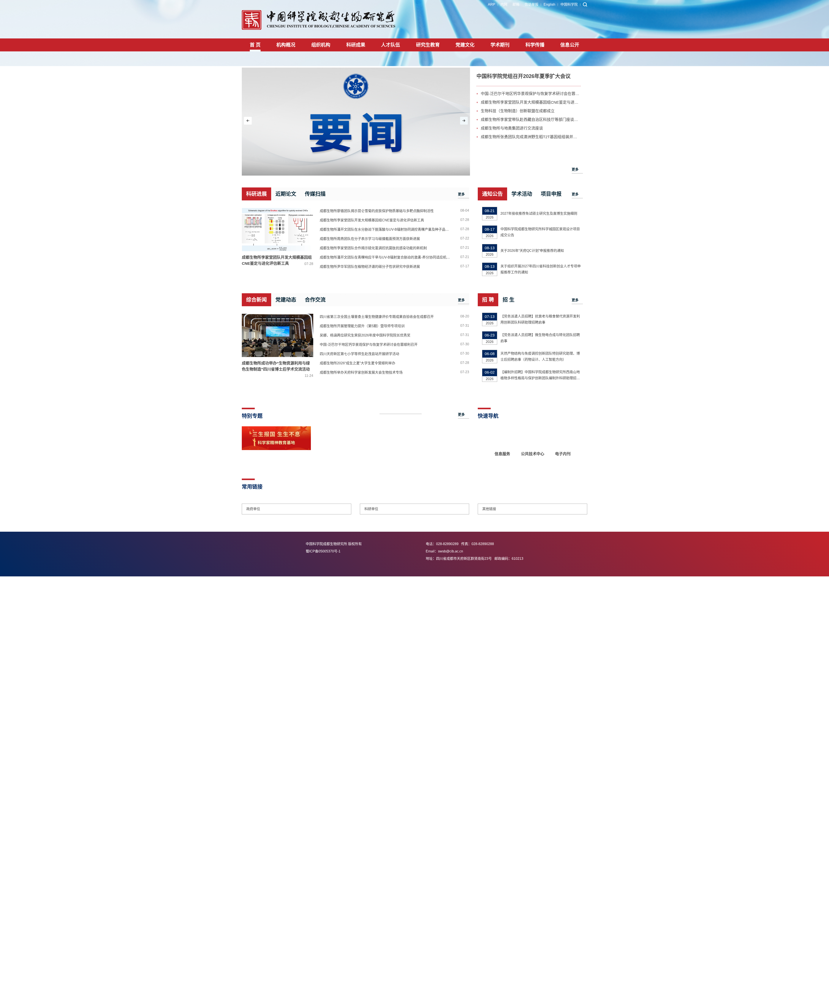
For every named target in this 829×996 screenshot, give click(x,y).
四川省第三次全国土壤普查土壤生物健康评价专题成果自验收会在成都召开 (377, 317)
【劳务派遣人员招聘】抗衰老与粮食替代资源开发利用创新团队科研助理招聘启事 (540, 319)
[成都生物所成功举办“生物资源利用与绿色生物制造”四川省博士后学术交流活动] (277, 335)
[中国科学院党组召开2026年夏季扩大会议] (356, 121)
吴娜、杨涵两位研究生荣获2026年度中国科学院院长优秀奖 (365, 335)
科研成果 (355, 45)
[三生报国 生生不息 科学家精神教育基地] (276, 449)
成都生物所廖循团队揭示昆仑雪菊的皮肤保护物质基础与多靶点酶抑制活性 (377, 211)
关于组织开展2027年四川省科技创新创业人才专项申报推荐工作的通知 (540, 269)
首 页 (255, 45)
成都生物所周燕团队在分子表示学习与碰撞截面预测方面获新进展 (370, 239)
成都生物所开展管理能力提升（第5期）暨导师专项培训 (362, 326)
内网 (503, 4)
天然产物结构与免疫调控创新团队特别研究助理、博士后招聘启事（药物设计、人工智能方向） (540, 356)
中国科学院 (569, 4)
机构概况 (285, 45)
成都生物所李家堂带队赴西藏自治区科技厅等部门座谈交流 (531, 119)
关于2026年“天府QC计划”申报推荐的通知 (532, 250)
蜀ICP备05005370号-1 (364, 551)
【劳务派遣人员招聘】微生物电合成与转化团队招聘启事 (540, 338)
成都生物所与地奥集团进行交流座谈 (512, 128)
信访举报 (531, 4)
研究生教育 (428, 45)
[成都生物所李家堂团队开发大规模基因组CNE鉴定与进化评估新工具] (277, 229)
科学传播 (534, 45)
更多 (575, 169)
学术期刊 (499, 45)
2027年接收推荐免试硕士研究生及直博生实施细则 (538, 213)
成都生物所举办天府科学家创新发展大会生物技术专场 (361, 372)
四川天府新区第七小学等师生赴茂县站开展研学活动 (359, 354)
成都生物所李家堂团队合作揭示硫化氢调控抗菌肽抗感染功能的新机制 (373, 248)
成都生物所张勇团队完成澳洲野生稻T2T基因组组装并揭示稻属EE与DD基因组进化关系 (531, 137)
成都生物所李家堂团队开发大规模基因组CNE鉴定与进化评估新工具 (531, 102)
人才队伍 (390, 45)
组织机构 (320, 45)
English (549, 4)
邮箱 (516, 4)
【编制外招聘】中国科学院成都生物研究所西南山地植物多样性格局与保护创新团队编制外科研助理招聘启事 (540, 375)
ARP (491, 4)
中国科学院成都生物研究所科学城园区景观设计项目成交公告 (540, 232)
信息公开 (569, 45)
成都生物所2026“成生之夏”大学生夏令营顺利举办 (357, 363)
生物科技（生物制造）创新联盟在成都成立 (518, 111)
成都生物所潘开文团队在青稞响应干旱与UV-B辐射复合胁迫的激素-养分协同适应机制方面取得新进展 (387, 257)
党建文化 (465, 45)
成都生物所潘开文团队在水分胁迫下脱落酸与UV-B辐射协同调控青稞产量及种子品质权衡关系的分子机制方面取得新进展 (387, 229)
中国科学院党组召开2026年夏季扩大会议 (523, 76)
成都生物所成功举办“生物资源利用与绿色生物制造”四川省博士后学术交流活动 (277, 369)
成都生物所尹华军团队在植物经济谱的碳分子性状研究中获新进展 (370, 266)
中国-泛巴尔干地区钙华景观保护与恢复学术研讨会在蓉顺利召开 (531, 94)
